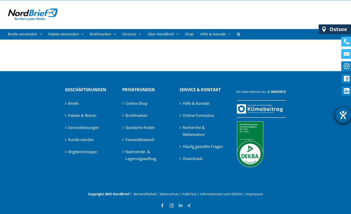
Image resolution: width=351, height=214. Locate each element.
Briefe (73, 103)
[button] (238, 34)
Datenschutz (169, 194)
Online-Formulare (198, 115)
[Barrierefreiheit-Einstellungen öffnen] (343, 115)
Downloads (193, 158)
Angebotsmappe (82, 151)
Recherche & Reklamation (194, 131)
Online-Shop (136, 103)
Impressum (254, 194)
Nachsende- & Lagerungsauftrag (140, 155)
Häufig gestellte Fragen (203, 146)
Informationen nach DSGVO (221, 194)
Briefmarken (136, 115)
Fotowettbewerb (139, 139)
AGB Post (189, 194)
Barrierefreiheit (145, 194)
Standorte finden (140, 127)
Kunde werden (81, 139)
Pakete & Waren (82, 115)
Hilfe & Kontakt (196, 103)
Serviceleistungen (83, 127)
